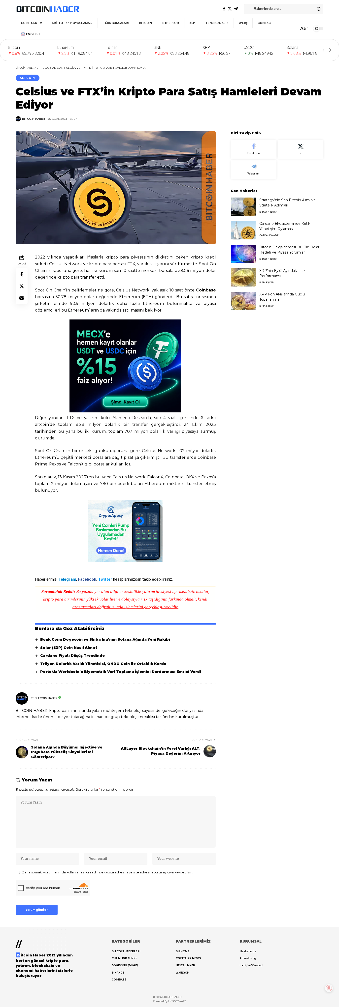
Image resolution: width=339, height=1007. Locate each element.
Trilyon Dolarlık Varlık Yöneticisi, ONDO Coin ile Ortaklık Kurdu (103, 664)
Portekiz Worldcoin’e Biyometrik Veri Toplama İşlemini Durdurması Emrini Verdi (120, 671)
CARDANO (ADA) (269, 235)
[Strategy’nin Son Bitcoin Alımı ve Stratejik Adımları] (243, 206)
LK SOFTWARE (177, 1001)
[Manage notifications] (329, 988)
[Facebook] (224, 8)
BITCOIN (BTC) (267, 211)
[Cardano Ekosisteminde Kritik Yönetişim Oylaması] (243, 230)
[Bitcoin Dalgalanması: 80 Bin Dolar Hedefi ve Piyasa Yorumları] (243, 253)
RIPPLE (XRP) (266, 282)
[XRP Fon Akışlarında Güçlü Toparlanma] (243, 300)
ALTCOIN (27, 78)
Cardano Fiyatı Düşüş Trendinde (72, 655)
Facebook (87, 579)
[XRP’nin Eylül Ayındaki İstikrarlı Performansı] (243, 277)
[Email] (22, 298)
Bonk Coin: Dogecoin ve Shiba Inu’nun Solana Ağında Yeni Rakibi (105, 639)
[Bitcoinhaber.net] (48, 9)
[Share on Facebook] (22, 274)
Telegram (67, 579)
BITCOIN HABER (33, 118)
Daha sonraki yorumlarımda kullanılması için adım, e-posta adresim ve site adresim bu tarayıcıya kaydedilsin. (107, 872)
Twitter (105, 579)
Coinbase (206, 290)
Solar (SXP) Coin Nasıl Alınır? (69, 647)
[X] (230, 8)
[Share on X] (22, 286)
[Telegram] (236, 8)
